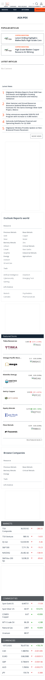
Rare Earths (27, 249)
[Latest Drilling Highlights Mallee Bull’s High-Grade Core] (8, 38)
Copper (25, 236)
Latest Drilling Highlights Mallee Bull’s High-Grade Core (28, 39)
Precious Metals (10, 232)
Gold (5, 236)
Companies (13, 6)
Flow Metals (8, 425)
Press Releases (22, 6)
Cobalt (6, 249)
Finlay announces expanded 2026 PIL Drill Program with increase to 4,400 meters (22, 115)
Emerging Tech (28, 278)
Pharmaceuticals (29, 297)
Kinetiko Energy (10, 374)
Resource (5, 10)
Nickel (25, 239)
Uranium (7, 260)
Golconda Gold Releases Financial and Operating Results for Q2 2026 (21, 122)
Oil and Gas (8, 263)
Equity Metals (9, 408)
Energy (6, 256)
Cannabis (7, 297)
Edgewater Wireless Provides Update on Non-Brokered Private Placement (24, 129)
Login (41, 4)
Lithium (6, 246)
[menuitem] (13, 235)
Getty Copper (9, 391)
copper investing (22, 35)
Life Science (25, 10)
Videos (6, 6)
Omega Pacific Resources (12, 358)
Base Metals (27, 232)
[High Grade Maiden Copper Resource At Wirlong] (8, 50)
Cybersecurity (9, 278)
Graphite (7, 253)
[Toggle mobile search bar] (36, 4)
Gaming (6, 282)
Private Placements (34, 6)
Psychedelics (27, 293)
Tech (14, 10)
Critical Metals (28, 246)
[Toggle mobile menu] (2, 4)
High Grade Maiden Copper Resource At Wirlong (27, 50)
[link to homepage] (8, 3)
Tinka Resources (10, 341)
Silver (6, 239)
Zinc (24, 242)
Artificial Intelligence (11, 275)
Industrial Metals (29, 253)
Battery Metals (10, 242)
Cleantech (26, 275)
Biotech (6, 293)
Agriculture (27, 256)
